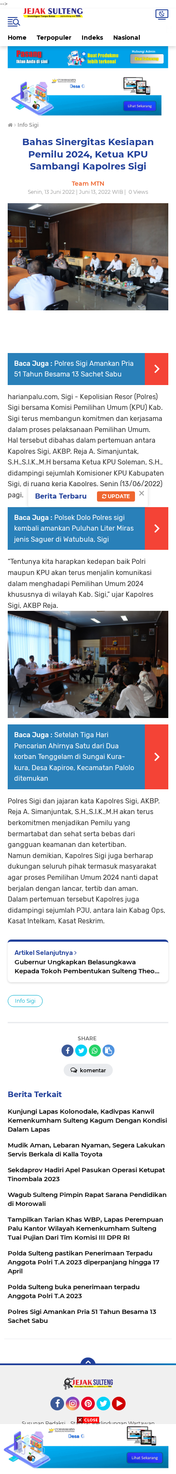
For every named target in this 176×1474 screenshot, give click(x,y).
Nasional (126, 37)
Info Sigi (25, 1001)
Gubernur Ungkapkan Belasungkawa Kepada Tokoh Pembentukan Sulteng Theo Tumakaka (85, 966)
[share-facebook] (67, 1051)
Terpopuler (54, 37)
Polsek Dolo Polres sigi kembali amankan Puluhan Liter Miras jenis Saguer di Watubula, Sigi (74, 528)
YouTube (124, 1414)
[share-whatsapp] (95, 1051)
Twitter (107, 1414)
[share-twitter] (81, 1051)
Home (17, 37)
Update (118, 496)
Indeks (92, 37)
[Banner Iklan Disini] (88, 1448)
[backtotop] (88, 1365)
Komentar (92, 1070)
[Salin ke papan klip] (108, 1051)
